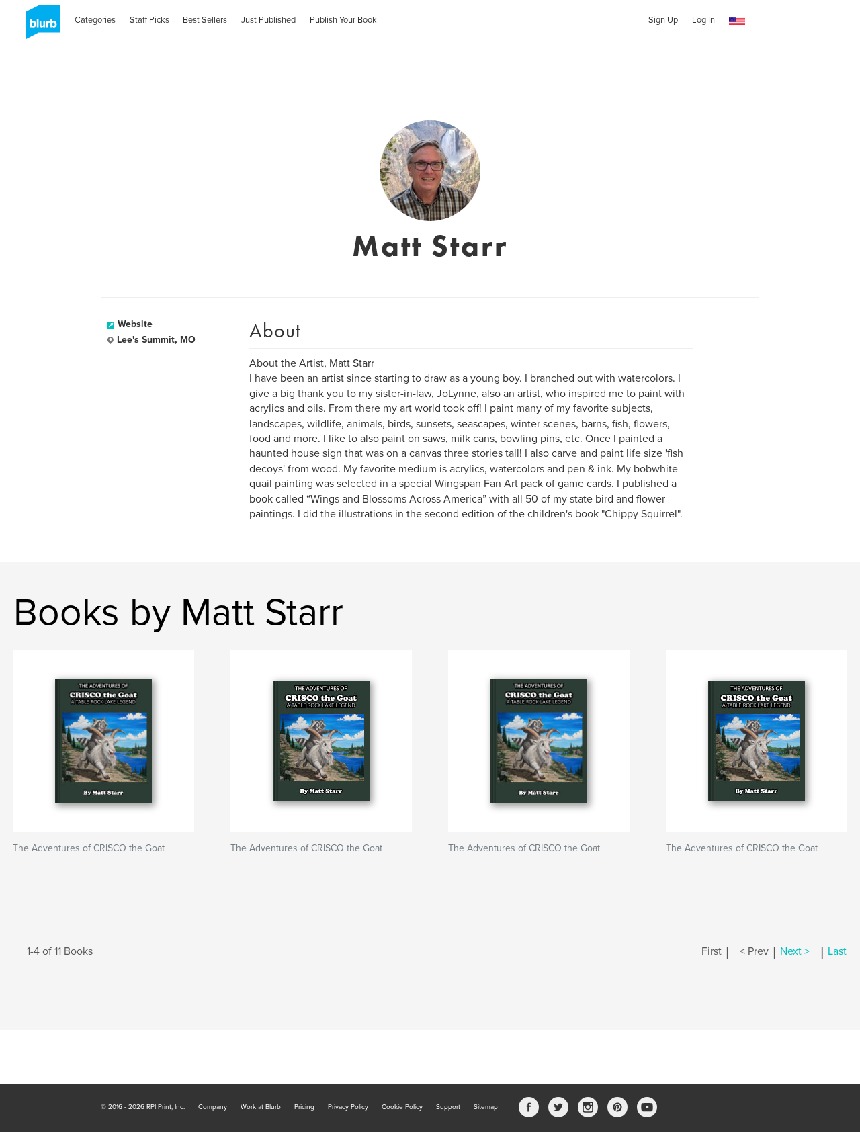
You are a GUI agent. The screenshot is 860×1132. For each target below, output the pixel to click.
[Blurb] (39, 27)
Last (837, 951)
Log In (703, 20)
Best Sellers (205, 20)
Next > (795, 951)
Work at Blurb (261, 1107)
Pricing (304, 1107)
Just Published (268, 20)
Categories (95, 20)
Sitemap (486, 1107)
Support (448, 1107)
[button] (737, 21)
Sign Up (663, 20)
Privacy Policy (348, 1107)
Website (135, 324)
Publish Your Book (343, 20)
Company (212, 1107)
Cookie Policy (402, 1107)
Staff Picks (149, 20)
